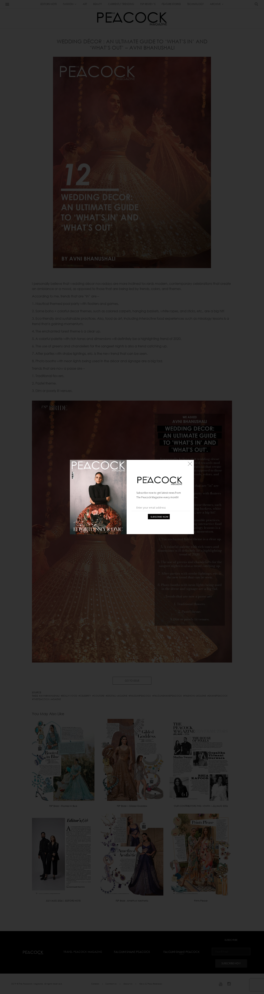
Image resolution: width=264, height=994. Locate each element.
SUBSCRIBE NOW (159, 516)
